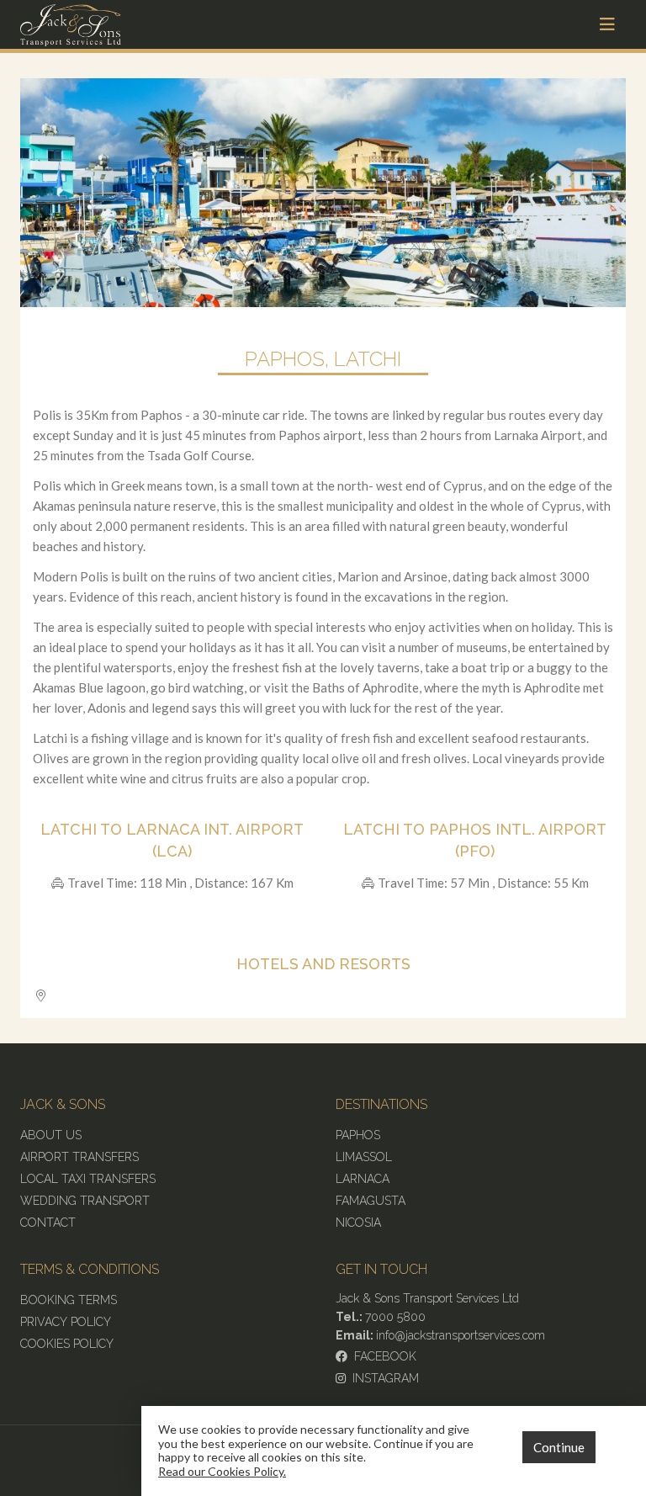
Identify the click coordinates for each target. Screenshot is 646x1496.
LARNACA (362, 1179)
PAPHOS (358, 1135)
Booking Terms (68, 1300)
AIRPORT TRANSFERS (79, 1157)
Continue (559, 1447)
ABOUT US (51, 1135)
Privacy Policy (65, 1322)
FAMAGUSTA (370, 1200)
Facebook (381, 1356)
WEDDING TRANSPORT (85, 1200)
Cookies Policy (67, 1343)
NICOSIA (358, 1222)
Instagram (382, 1378)
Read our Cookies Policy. (222, 1471)
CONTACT (48, 1222)
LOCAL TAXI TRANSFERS (88, 1179)
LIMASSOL (364, 1157)
